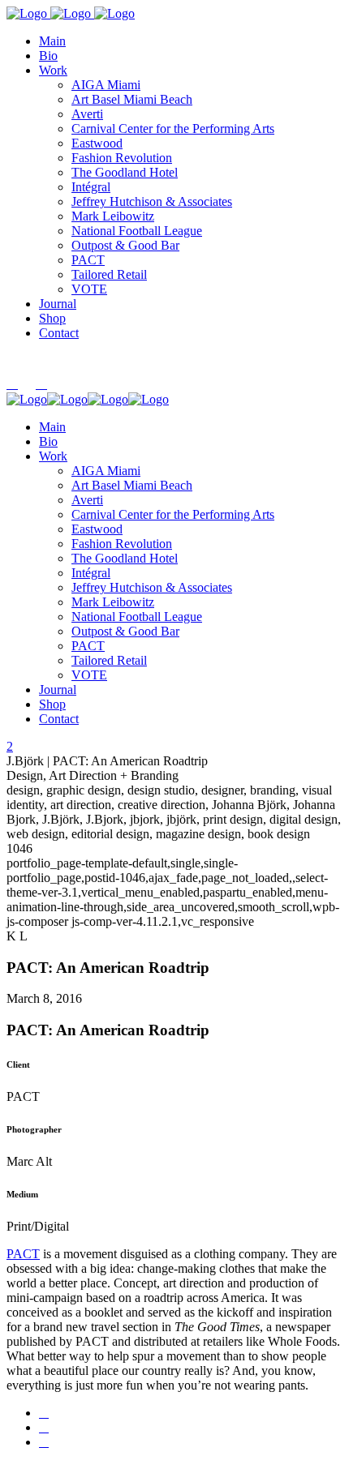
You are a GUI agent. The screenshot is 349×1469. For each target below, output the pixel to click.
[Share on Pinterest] (44, 1442)
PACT (23, 1254)
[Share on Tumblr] (44, 1427)
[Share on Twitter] (44, 1413)
